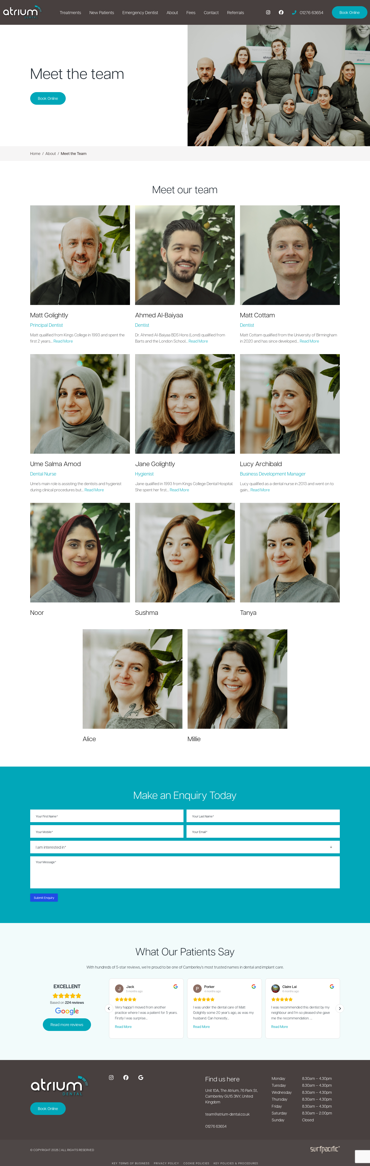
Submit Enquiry (44, 898)
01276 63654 (216, 1126)
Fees (190, 12)
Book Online (48, 98)
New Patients (102, 12)
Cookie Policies (196, 1163)
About (172, 12)
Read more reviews (67, 1024)
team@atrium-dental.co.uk (227, 1114)
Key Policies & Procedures (236, 1163)
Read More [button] (63, 340)
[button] (80, 255)
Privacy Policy (166, 1163)
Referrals (235, 12)
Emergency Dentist (140, 12)
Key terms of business (131, 1163)
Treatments (70, 12)
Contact (211, 12)
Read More (123, 1026)
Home (35, 153)
